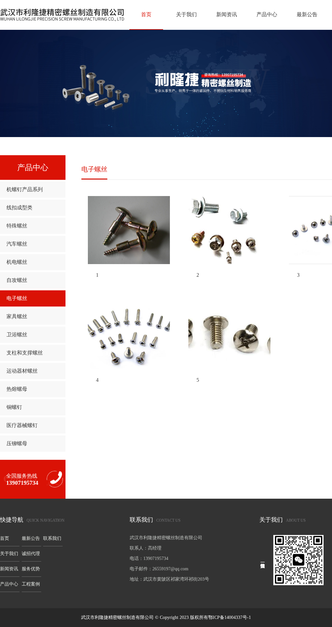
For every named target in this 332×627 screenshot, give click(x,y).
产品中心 (266, 14)
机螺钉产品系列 (24, 189)
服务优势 (31, 568)
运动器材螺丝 (22, 371)
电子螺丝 (16, 298)
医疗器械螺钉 (22, 425)
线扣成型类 (19, 207)
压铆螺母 (16, 443)
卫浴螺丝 (16, 334)
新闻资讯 (226, 14)
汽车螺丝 (16, 244)
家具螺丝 (16, 316)
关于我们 (186, 14)
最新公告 (307, 14)
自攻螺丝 (16, 280)
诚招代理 (31, 553)
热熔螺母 (16, 389)
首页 (146, 14)
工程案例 (31, 584)
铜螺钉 (14, 407)
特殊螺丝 (16, 225)
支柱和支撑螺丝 (24, 352)
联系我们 (52, 538)
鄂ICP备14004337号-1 (229, 617)
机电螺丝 (16, 262)
